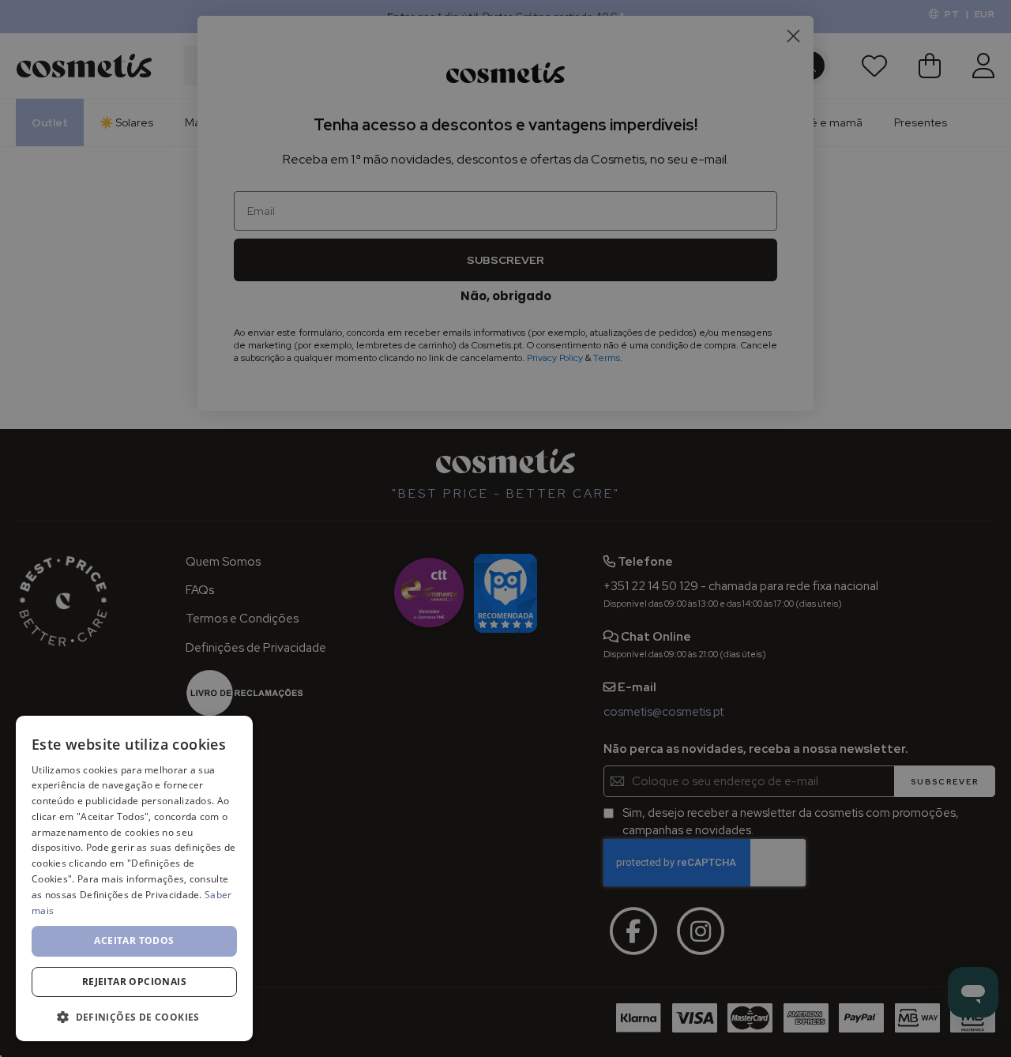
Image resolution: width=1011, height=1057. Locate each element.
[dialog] (134, 878)
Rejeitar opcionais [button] (134, 981)
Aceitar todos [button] (134, 940)
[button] (134, 1016)
